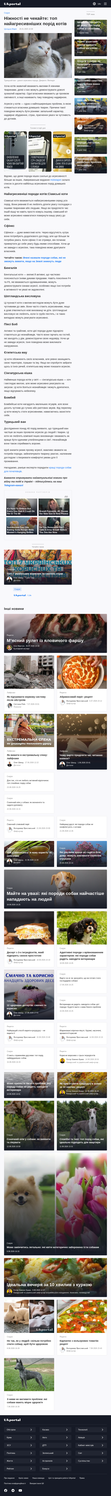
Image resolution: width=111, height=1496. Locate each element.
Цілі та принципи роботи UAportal (61, 1478)
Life (29, 595)
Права (81, 1478)
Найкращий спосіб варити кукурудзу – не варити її (26, 1031)
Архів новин (23, 1478)
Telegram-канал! (13, 485)
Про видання (9, 1478)
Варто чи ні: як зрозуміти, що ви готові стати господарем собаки (80, 979)
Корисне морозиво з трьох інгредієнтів (77, 1055)
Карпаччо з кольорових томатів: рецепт (79, 1342)
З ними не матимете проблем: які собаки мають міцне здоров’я (27, 1401)
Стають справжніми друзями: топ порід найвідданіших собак (25, 1056)
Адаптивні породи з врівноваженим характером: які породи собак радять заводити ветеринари (81, 955)
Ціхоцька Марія (10, 29)
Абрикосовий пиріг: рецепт (76, 696)
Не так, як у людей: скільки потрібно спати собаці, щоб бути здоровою (29, 1342)
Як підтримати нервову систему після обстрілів (26, 698)
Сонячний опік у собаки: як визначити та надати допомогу (25, 803)
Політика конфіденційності (15, 1483)
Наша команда (38, 1478)
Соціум (7, 13)
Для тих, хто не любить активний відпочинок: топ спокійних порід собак (28, 781)
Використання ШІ (37, 1483)
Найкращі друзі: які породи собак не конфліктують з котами (76, 825)
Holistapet (55, 180)
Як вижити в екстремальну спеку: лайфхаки (27, 757)
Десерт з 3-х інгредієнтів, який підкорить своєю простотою (25, 954)
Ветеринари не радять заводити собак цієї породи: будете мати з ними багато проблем (80, 1005)
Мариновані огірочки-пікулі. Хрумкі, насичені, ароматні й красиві (80, 1031)
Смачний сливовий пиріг (18, 824)
